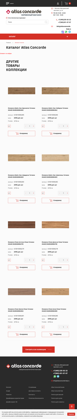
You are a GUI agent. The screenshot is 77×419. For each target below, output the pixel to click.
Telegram (69, 32)
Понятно (71, 414)
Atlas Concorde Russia (57, 387)
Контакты (32, 394)
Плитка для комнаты (57, 402)
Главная (8, 42)
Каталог (8, 387)
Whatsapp (65, 32)
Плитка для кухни (56, 398)
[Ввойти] (58, 3)
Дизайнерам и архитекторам (15, 398)
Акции (8, 391)
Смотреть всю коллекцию (35, 350)
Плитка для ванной (57, 394)
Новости (8, 394)
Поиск (46, 22)
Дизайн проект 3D (11, 402)
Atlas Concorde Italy (57, 391)
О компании (32, 387)
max (62, 32)
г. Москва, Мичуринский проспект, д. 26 (61, 9)
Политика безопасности (36, 398)
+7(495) (64, 20)
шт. (9, 126)
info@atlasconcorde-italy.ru (64, 27)
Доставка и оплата (34, 391)
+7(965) (64, 22)
